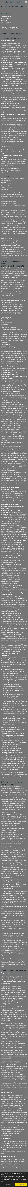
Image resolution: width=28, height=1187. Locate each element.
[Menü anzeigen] (26, 2)
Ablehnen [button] (8, 1184)
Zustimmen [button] (21, 1184)
